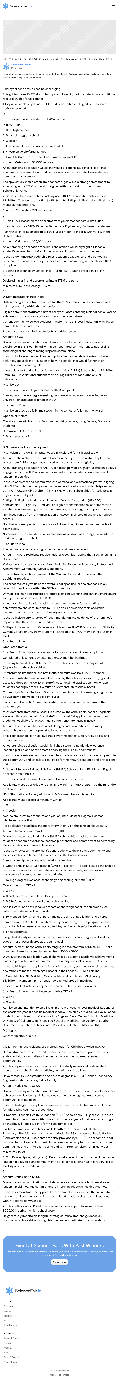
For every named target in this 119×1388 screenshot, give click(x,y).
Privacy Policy (10, 1362)
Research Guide (11, 1338)
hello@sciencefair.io (59, 1375)
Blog (6, 1352)
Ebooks (7, 1343)
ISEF (6, 1320)
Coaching (8, 1306)
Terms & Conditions (13, 1357)
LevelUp (7, 1311)
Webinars (8, 1348)
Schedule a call (11, 1325)
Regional (8, 1316)
